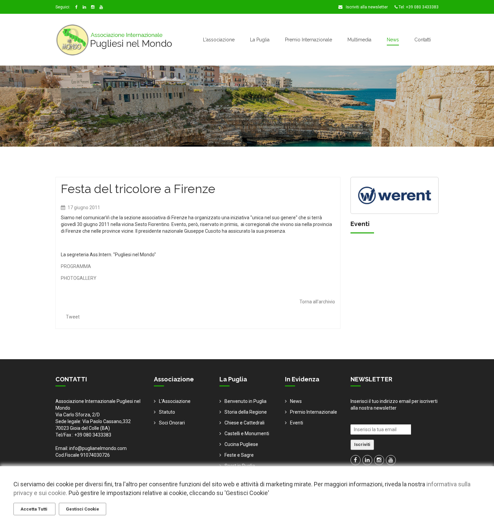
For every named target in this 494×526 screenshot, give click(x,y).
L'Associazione (175, 401)
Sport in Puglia (239, 465)
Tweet (73, 317)
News (393, 39)
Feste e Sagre (239, 455)
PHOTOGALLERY (78, 278)
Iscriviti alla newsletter (366, 7)
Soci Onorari (172, 422)
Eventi (296, 422)
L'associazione (219, 39)
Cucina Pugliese (241, 444)
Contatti (422, 39)
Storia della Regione (245, 412)
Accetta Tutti (34, 509)
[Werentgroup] (395, 194)
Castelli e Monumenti (246, 433)
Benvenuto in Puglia (245, 401)
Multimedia (359, 39)
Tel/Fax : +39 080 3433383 (83, 435)
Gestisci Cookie (82, 509)
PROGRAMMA (76, 266)
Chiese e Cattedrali (244, 422)
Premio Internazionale (308, 39)
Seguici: (62, 7)
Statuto (167, 412)
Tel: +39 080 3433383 (418, 7)
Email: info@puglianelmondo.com (91, 448)
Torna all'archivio (317, 301)
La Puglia (260, 39)
